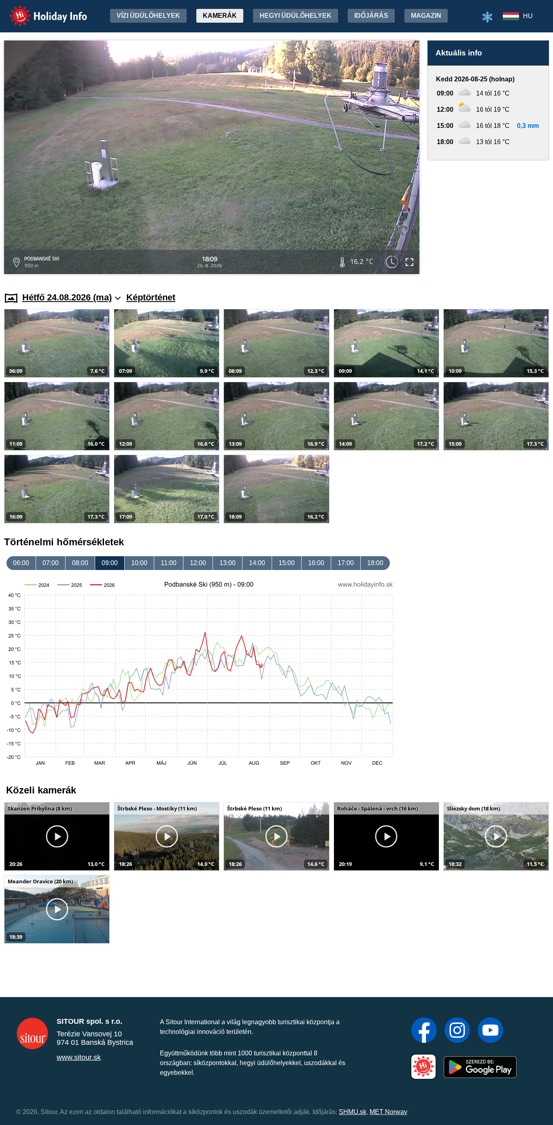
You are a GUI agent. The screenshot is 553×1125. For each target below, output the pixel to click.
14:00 (257, 562)
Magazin (426, 15)
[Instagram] (457, 1031)
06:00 (21, 562)
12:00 (198, 562)
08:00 (80, 562)
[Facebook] (424, 1031)
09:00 (110, 562)
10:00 (139, 562)
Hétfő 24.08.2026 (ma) (67, 297)
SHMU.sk (352, 1111)
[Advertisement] (488, 218)
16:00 (316, 562)
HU (528, 16)
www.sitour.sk (79, 1057)
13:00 (227, 562)
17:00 (346, 562)
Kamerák (220, 15)
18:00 (375, 562)
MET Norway (388, 1111)
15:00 (287, 562)
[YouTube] (490, 1031)
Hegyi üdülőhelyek (295, 15)
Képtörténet (150, 297)
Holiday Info (40, 10)
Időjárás (371, 15)
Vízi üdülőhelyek (148, 15)
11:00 (169, 562)
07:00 (51, 562)
